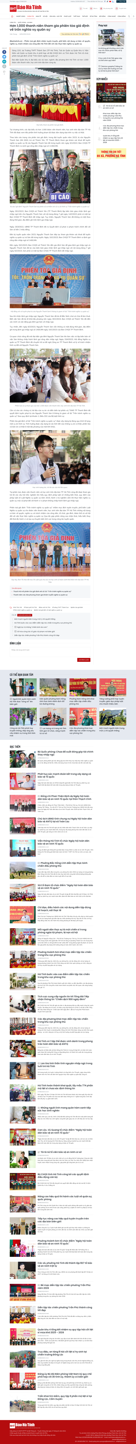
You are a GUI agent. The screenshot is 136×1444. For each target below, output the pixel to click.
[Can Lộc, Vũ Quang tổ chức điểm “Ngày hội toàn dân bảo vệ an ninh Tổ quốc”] (23, 1137)
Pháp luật (67, 16)
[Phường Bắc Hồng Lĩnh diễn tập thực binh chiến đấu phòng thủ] (23, 870)
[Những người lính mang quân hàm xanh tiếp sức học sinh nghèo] (23, 1115)
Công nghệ (112, 16)
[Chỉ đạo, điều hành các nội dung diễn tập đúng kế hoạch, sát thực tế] (23, 914)
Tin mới (85, 8)
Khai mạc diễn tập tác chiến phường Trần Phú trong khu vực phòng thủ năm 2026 (113, 116)
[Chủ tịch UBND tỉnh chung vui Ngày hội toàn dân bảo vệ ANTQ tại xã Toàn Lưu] (23, 826)
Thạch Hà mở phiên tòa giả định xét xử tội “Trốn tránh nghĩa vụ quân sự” (42, 591)
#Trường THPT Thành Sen (60, 607)
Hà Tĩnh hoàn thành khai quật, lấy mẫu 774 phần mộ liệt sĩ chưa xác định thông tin (65, 1087)
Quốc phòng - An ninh (25, 22)
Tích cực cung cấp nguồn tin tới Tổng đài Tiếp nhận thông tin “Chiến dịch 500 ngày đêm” (63, 998)
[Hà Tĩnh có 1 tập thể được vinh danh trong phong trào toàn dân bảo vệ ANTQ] (23, 1048)
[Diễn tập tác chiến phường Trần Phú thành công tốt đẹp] (23, 1314)
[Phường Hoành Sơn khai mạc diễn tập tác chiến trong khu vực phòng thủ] (23, 959)
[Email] (4, 62)
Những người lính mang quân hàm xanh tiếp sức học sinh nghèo (64, 1109)
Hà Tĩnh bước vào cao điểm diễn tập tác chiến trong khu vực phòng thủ (43, 623)
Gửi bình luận (84, 660)
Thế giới (85, 16)
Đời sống (102, 16)
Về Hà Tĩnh (93, 16)
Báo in (95, 8)
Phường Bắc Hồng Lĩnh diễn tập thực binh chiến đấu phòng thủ (62, 864)
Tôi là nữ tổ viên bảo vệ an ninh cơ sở (113, 107)
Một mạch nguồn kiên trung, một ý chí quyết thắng (34, 619)
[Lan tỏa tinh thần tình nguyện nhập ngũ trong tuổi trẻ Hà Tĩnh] (23, 1070)
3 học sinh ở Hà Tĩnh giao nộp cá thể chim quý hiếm (110, 59)
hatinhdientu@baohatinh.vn (116, 1437)
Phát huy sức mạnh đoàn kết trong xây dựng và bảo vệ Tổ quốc (64, 775)
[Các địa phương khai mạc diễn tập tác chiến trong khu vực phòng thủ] (82, 717)
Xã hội (45, 16)
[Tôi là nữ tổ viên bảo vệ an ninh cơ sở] (23, 1159)
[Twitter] (4, 57)
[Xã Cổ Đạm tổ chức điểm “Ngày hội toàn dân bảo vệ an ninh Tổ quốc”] (23, 892)
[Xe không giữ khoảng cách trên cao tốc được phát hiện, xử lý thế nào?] (111, 37)
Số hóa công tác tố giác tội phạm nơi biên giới (36, 631)
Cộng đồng (122, 16)
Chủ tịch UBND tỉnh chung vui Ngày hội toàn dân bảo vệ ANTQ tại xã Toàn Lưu (65, 820)
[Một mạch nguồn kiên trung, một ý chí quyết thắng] (112, 717)
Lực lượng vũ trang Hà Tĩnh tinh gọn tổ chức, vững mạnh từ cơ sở (53, 731)
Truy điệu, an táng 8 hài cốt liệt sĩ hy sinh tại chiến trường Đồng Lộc (62, 1353)
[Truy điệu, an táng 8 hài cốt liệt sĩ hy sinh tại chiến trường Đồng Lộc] (23, 1359)
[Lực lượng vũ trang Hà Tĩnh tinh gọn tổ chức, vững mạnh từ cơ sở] (53, 717)
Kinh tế (38, 16)
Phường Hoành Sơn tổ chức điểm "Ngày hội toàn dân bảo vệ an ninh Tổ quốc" (65, 1242)
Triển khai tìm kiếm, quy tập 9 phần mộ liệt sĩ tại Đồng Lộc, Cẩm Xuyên (65, 1397)
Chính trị (30, 16)
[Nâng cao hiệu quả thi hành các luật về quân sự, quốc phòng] (23, 1203)
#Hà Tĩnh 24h (17, 607)
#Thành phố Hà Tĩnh (30, 607)
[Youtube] (110, 1)
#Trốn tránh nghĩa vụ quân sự (22, 610)
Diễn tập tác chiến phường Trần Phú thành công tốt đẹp (36, 635)
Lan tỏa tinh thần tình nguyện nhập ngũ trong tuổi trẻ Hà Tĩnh (65, 1065)
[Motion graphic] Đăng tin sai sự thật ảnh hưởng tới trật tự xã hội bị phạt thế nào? (110, 68)
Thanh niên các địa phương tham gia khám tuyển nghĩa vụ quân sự (40, 595)
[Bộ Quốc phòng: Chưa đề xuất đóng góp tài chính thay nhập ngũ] (23, 759)
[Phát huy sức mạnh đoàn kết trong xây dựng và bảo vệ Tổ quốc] (23, 781)
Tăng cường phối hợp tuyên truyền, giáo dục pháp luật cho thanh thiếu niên (111, 701)
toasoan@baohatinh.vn (119, 1439)
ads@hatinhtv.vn (121, 1441)
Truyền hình (122, 8)
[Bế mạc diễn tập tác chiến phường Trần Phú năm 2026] (23, 1292)
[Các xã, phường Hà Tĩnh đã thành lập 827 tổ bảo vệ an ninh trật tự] (23, 1270)
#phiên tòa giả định (77, 607)
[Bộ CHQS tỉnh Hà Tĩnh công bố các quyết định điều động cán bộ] (23, 1181)
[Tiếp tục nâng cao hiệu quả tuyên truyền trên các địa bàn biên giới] (23, 1226)
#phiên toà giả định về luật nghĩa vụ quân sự (48, 610)
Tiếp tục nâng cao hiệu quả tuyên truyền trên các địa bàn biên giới (63, 1220)
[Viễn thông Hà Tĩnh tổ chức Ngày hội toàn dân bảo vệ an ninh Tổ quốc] (23, 848)
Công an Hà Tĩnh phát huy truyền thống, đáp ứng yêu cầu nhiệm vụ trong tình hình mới (22, 732)
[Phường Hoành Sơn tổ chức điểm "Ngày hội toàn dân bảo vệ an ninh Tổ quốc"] (23, 1248)
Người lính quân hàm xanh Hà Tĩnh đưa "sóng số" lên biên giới (23, 701)
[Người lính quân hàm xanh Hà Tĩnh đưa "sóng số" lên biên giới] (23, 687)
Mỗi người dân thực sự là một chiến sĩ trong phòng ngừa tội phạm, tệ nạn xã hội (62, 931)
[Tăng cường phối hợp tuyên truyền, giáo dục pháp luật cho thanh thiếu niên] (112, 687)
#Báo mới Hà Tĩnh (44, 607)
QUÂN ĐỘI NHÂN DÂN (24, 615)
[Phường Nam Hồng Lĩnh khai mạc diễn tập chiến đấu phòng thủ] (82, 687)
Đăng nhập (122, 1)
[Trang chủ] (12, 16)
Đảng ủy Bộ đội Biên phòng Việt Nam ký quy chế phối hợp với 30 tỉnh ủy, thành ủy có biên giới (65, 1375)
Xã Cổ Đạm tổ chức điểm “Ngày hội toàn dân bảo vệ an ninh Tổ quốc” (65, 887)
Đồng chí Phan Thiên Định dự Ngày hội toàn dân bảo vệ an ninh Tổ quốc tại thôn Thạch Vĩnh (64, 798)
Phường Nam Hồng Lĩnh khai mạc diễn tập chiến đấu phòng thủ (81, 701)
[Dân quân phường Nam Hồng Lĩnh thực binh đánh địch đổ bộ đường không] (53, 687)
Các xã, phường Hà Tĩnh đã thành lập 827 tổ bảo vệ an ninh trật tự (65, 1264)
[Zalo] (113, 1)
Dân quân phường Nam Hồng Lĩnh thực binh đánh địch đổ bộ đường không (53, 701)
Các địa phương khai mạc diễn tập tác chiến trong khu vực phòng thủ (113, 128)
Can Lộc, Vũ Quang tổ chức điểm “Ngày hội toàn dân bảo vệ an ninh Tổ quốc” (65, 1131)
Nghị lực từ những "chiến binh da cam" (32, 627)
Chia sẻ (4, 48)
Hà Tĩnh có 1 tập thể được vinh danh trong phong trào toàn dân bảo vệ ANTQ (65, 1043)
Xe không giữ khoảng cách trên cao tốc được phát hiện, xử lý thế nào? (111, 50)
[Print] (4, 66)
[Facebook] (105, 1)
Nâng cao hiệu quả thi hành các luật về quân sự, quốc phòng (65, 1198)
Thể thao (76, 16)
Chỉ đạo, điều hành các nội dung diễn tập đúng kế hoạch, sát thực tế (64, 909)
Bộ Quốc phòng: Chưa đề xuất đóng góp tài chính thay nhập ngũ (65, 753)
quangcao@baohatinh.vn (107, 1441)
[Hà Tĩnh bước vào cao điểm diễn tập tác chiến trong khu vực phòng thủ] (23, 981)
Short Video (20, 16)
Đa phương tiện (108, 8)
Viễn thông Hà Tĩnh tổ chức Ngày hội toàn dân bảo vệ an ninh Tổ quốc (63, 842)
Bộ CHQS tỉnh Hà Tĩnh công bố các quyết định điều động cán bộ (114, 97)
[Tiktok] (107, 1)
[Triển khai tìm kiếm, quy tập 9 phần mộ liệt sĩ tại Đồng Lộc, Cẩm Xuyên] (23, 1403)
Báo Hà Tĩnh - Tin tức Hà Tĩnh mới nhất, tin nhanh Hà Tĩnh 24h (30, 8)
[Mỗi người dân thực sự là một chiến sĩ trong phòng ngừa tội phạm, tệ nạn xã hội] (23, 937)
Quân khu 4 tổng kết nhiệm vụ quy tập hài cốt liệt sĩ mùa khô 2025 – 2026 (113, 139)
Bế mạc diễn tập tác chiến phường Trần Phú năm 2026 (64, 1287)
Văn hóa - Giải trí (55, 16)
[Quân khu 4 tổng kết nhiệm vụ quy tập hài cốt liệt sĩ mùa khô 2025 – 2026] (23, 1337)
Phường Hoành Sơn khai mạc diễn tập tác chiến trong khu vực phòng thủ (64, 953)
